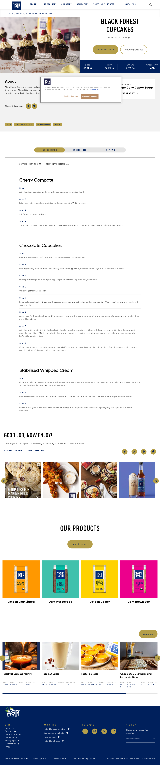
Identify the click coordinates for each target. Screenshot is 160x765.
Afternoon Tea (43, 124)
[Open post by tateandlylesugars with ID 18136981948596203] (137, 480)
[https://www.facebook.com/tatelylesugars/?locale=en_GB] (125, 452)
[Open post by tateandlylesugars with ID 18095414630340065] (99, 480)
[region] (81, 90)
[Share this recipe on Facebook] (28, 106)
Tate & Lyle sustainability (56, 729)
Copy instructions (28, 164)
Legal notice (60, 758)
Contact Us (130, 4)
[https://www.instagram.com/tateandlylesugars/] (134, 452)
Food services (51, 737)
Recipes (34, 4)
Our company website (55, 733)
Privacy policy (40, 758)
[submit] (154, 739)
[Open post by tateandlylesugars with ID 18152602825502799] (61, 480)
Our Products (49, 4)
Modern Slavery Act (83, 758)
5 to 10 (57, 124)
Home (11, 14)
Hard (8, 124)
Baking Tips (82, 4)
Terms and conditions (15, 758)
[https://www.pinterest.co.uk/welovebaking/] (143, 452)
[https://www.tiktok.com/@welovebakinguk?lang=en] (153, 452)
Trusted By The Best (103, 4)
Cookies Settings (71, 96)
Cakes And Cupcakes (24, 124)
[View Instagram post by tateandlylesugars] (38, 495)
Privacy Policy (94, 89)
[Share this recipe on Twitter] (34, 106)
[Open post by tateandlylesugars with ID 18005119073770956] (23, 480)
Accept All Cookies (89, 96)
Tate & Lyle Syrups (53, 741)
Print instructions (56, 164)
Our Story (66, 4)
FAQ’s (8, 747)
